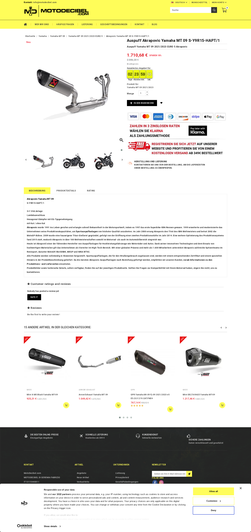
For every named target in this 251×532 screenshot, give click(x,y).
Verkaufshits (83, 482)
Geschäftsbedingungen (113, 24)
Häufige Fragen (65, 24)
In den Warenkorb (142, 103)
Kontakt (139, 24)
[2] (134, 405)
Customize (211, 501)
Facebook (155, 483)
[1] (132, 405)
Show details (50, 526)
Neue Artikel (83, 477)
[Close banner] (241, 488)
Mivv (29, 390)
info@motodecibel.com (45, 2)
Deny (213, 510)
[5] (142, 405)
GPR (133, 390)
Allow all (213, 491)
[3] (137, 405)
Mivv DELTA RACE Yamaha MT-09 (199, 394)
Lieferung (87, 24)
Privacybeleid (122, 477)
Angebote (81, 473)
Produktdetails (66, 191)
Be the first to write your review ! (43, 314)
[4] (140, 405)
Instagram (161, 483)
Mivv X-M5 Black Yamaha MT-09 (42, 394)
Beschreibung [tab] (37, 191)
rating (91, 191)
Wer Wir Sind (42, 24)
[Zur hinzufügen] (162, 103)
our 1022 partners (61, 494)
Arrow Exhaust (87, 390)
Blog (154, 24)
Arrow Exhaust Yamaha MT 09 (93, 394)
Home (27, 24)
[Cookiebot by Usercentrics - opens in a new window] (24, 526)
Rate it (34, 297)
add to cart (66, 405)
